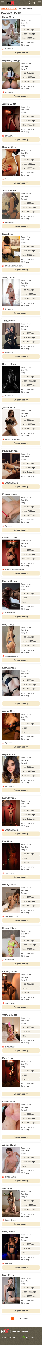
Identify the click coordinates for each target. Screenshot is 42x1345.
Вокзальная (9, 222)
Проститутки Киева (9, 9)
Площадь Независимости (14, 569)
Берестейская (10, 786)
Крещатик (8, 135)
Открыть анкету (21, 53)
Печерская (9, 49)
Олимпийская (10, 613)
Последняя (25, 1318)
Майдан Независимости (14, 266)
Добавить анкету (29, 1338)
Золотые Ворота (11, 482)
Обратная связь (8, 1337)
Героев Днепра (10, 1176)
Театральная (9, 179)
